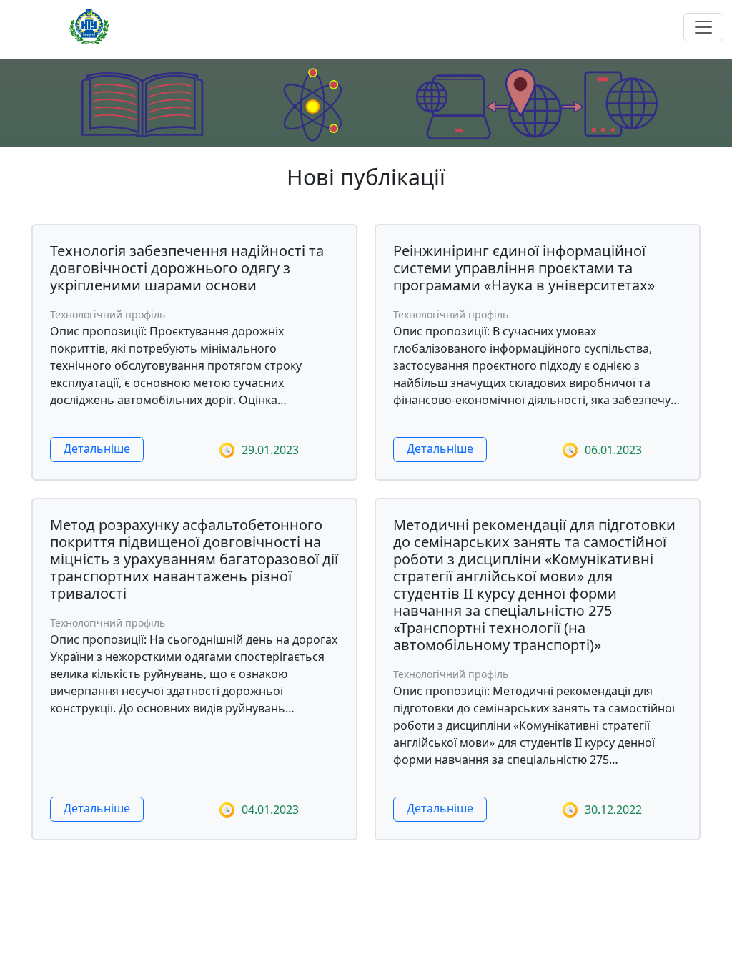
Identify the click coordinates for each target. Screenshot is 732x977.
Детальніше (97, 448)
